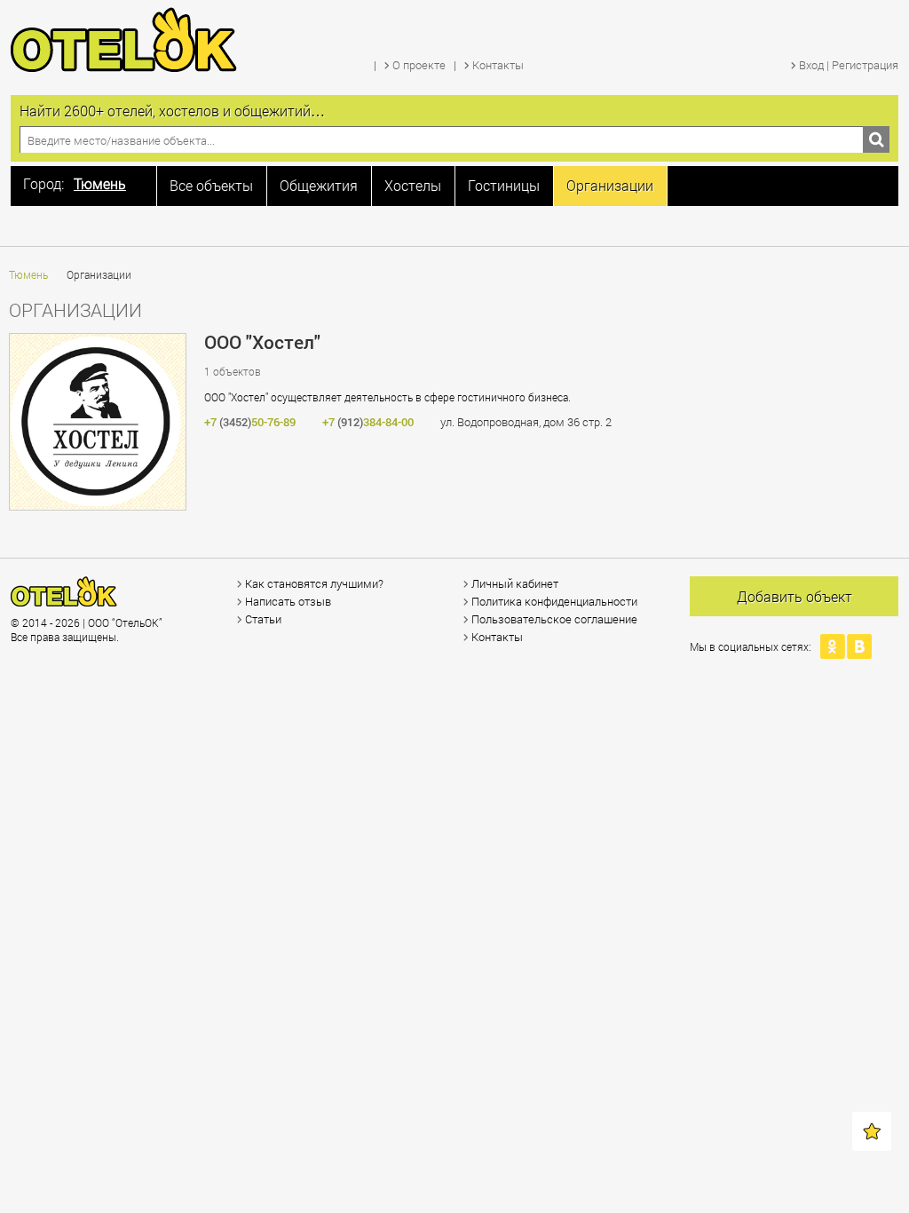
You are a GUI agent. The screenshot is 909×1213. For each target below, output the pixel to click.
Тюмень (28, 274)
